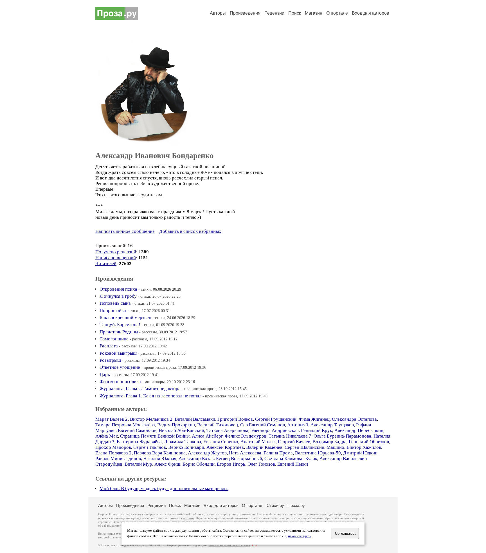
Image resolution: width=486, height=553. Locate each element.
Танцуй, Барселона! (120, 324)
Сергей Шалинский (304, 447)
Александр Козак (196, 458)
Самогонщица (114, 339)
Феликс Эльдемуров (245, 436)
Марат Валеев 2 (111, 419)
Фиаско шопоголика (120, 381)
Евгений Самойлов (137, 430)
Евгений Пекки (292, 464)
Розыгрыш (110, 360)
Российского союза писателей (229, 545)
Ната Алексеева (245, 453)
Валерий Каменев (264, 447)
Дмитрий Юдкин (360, 453)
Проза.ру (296, 505)
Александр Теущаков (332, 424)
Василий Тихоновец (217, 424)
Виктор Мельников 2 (151, 419)
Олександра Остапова (354, 419)
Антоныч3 (297, 424)
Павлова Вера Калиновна (160, 453)
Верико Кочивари (186, 447)
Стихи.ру (275, 505)
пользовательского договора (322, 514)
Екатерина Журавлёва (139, 441)
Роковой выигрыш (118, 353)
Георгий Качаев (294, 441)
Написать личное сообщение (125, 231)
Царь (105, 374)
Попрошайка (113, 310)
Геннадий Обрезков (369, 441)
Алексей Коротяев (225, 447)
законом (188, 518)
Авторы (218, 13)
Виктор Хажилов (363, 447)
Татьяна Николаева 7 (290, 436)
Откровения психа (118, 289)
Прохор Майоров (113, 447)
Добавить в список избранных (190, 231)
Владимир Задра (329, 441)
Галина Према (278, 453)
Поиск (294, 13)
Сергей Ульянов (149, 447)
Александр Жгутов (207, 453)
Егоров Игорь (231, 464)
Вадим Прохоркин (176, 424)
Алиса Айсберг (207, 436)
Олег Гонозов (261, 464)
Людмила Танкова (182, 441)
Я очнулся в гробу (118, 296)
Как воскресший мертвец (125, 317)
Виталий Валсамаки (195, 419)
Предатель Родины (119, 331)
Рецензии (274, 13)
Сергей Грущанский (275, 419)
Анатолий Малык (258, 441)
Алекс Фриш (167, 464)
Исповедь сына (115, 303)
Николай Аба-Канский (181, 430)
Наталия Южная (159, 458)
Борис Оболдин (199, 464)
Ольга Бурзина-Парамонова (342, 436)
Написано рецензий (115, 257)
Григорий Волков (235, 419)
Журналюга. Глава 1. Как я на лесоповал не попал (150, 396)
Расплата (109, 346)
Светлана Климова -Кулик (290, 458)
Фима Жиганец (314, 419)
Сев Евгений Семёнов (262, 424)
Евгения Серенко (220, 441)
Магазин (313, 13)
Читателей (105, 263)
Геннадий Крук (316, 430)
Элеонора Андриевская (275, 430)
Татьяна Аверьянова (227, 430)
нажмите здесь (299, 536)
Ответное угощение (120, 367)
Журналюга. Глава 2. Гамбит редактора (140, 388)
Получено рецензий (115, 251)
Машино (335, 447)
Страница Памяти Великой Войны (155, 436)
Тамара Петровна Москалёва (125, 424)
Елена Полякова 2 (113, 453)
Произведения (245, 13)
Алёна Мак (106, 436)
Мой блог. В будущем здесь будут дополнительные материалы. (164, 488)
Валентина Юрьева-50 (318, 453)
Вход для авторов (370, 13)
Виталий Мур (138, 464)
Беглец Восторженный (239, 458)
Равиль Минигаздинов (118, 458)
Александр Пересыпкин (358, 430)
